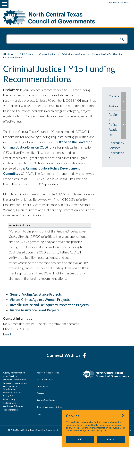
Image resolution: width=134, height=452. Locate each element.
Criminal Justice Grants (73, 54)
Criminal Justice (47, 54)
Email (7, 334)
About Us (112, 2)
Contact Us (123, 2)
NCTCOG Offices (45, 379)
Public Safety (26, 54)
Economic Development (14, 379)
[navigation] (116, 127)
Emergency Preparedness (15, 383)
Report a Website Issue (48, 372)
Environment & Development (10, 387)
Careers (40, 393)
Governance (42, 386)
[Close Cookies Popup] (123, 415)
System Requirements (47, 400)
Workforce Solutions (13, 406)
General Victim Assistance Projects (36, 294)
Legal (39, 414)
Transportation (10, 409)
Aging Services (10, 376)
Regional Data (10, 403)
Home (10, 54)
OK (80, 439)
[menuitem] (114, 101)
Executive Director (12, 392)
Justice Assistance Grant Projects (34, 310)
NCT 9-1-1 (8, 396)
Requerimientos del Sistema (50, 407)
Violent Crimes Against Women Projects (40, 299)
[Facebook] (84, 355)
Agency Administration (14, 372)
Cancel (111, 439)
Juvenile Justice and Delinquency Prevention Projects (49, 305)
